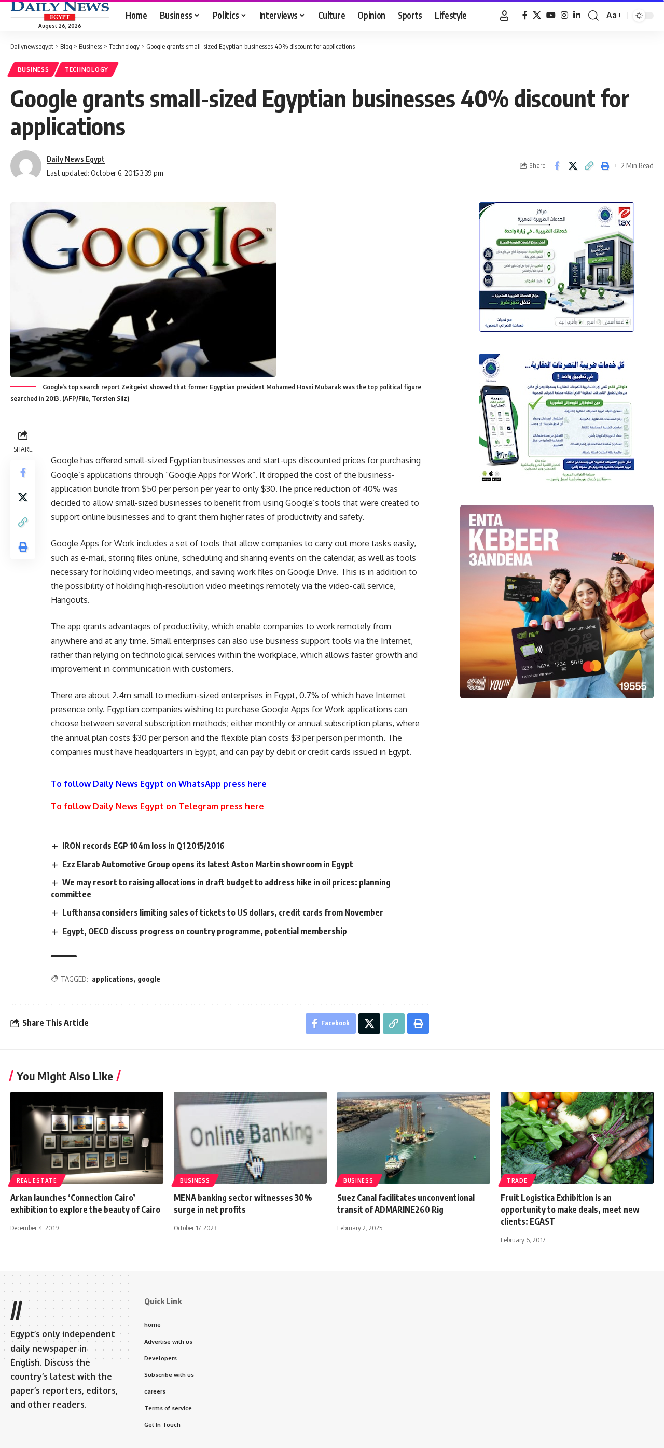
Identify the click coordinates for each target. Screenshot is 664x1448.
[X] (537, 15)
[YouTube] (551, 15)
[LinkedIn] (577, 15)
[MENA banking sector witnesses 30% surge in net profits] (250, 1138)
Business (33, 69)
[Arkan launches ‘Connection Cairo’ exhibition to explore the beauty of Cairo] (86, 1138)
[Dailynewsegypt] (59, 11)
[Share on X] (572, 166)
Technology (86, 69)
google (148, 979)
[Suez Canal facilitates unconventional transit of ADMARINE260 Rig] (413, 1138)
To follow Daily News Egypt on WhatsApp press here (159, 784)
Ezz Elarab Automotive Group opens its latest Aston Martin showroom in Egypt (207, 864)
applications (112, 979)
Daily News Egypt (76, 158)
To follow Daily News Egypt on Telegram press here (157, 806)
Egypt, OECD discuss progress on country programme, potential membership (204, 931)
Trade (517, 1180)
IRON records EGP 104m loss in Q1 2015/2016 (143, 845)
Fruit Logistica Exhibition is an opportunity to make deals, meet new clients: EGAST (570, 1209)
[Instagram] (564, 15)
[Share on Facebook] (556, 166)
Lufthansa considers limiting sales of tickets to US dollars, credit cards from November (222, 912)
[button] (504, 15)
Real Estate (37, 1180)
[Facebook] (525, 15)
